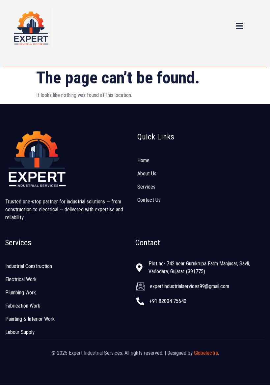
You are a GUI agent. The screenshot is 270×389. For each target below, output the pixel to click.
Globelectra (206, 353)
